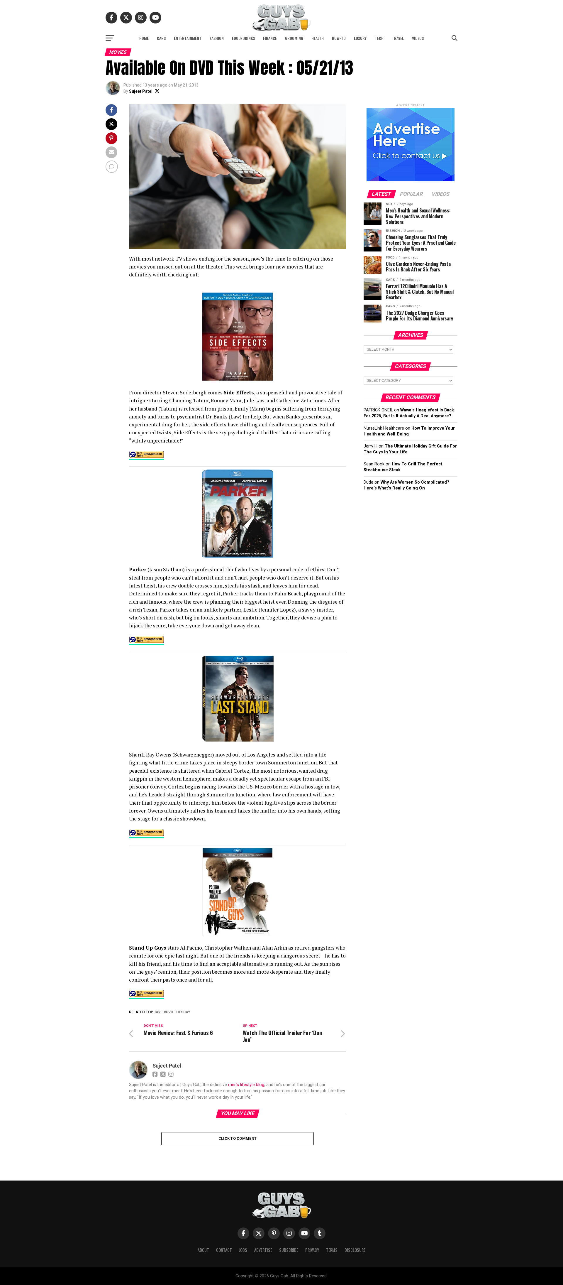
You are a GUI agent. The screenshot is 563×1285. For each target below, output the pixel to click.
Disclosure (355, 1250)
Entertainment (187, 38)
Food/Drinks (243, 38)
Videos (418, 38)
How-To (339, 38)
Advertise (263, 1250)
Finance (270, 38)
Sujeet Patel (140, 91)
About (203, 1250)
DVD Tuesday (178, 1012)
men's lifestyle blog (246, 1084)
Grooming (294, 38)
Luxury (360, 38)
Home (144, 38)
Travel (398, 38)
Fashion (217, 38)
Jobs (243, 1250)
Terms (332, 1250)
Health (317, 38)
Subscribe (288, 1250)
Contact (224, 1250)
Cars (161, 38)
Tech (379, 38)
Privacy (312, 1250)
